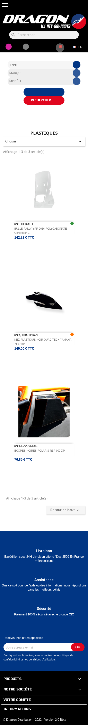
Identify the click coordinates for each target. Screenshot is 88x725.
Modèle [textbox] (15, 81)
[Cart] (60, 47)
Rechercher (41, 100)
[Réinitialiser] (44, 92)
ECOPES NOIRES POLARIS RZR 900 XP (39, 450)
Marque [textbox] (15, 73)
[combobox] (44, 65)
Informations (17, 709)
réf (16, 224)
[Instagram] (9, 47)
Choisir (44, 141)
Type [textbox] (13, 64)
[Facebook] (26, 47)
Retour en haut (65, 510)
